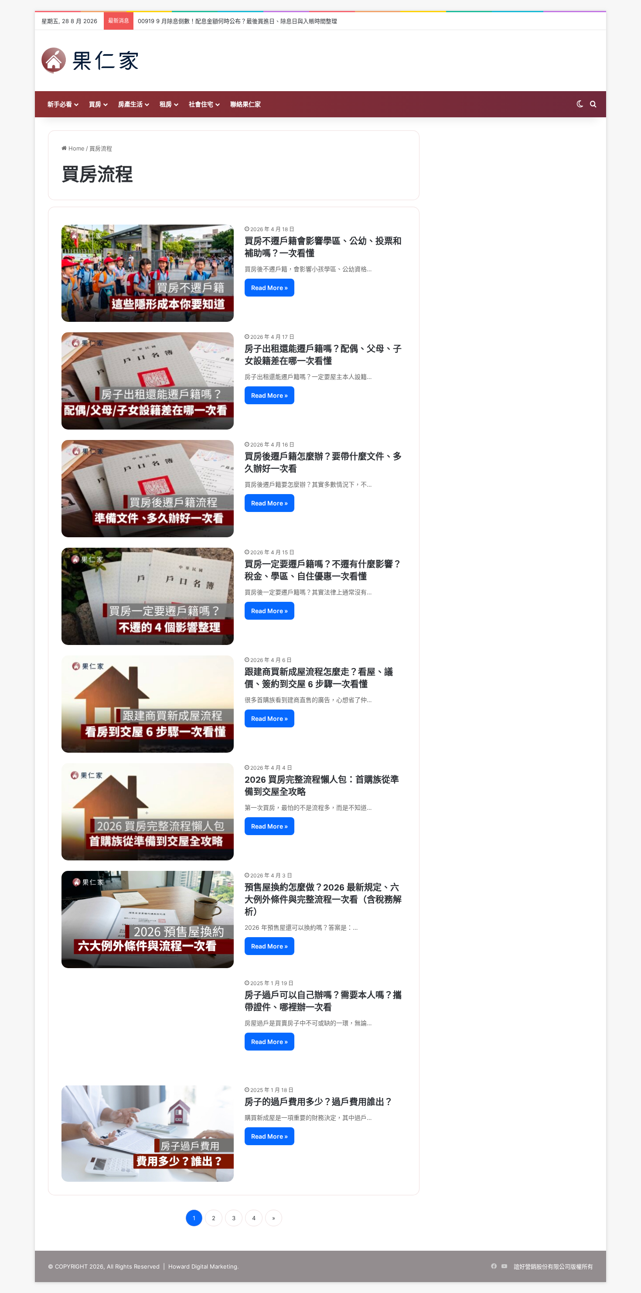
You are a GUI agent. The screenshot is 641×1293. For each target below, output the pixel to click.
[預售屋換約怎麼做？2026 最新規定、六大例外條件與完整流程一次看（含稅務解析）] (147, 919)
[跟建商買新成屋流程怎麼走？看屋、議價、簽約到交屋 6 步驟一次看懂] (147, 704)
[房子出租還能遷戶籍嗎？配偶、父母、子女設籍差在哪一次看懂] (147, 381)
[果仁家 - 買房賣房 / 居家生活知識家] (89, 61)
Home (76, 148)
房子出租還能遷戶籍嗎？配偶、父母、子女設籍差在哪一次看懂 (323, 355)
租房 (166, 104)
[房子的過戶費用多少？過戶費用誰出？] (147, 1133)
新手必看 (60, 104)
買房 (95, 104)
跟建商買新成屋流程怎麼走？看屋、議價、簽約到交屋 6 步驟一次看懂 (319, 678)
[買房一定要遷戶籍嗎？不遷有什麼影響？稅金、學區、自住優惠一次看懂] (147, 596)
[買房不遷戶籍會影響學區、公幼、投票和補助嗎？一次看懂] (147, 273)
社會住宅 (201, 104)
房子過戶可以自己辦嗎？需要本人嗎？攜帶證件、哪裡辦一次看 (323, 1001)
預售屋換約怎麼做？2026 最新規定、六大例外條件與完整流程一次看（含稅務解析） (323, 899)
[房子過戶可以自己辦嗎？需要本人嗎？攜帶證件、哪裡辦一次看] (147, 1027)
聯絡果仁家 (245, 104)
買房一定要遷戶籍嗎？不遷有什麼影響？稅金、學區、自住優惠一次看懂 (323, 570)
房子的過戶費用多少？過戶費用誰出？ (319, 1102)
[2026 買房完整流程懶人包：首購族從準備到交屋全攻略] (147, 811)
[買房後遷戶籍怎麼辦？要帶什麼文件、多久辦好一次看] (147, 488)
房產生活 (130, 104)
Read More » (269, 287)
